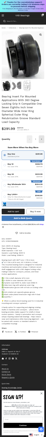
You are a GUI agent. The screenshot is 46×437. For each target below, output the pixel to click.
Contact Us (6, 371)
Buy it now (35, 211)
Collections (12, 28)
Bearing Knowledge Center (12, 387)
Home (4, 28)
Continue (23, 425)
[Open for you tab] (41, 429)
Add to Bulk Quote (23, 218)
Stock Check (6, 374)
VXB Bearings (22, 15)
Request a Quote (8, 377)
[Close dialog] (41, 393)
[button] (42, 15)
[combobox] (23, 21)
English (36, 435)
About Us (5, 369)
